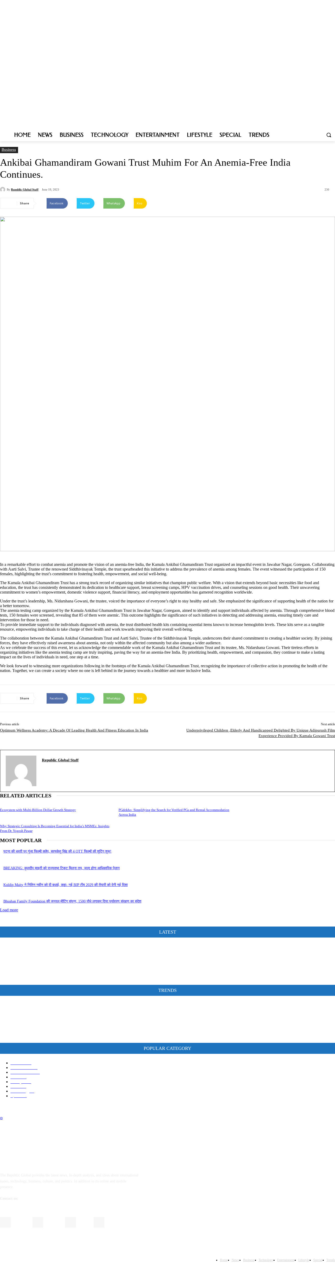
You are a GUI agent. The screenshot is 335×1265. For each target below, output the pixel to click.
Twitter (84, 1222)
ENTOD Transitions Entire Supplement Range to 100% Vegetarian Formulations (64, 1021)
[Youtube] (332, 55)
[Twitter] (318, 55)
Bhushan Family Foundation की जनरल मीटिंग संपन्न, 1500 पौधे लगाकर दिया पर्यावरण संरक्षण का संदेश (72, 901)
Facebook (21, 1222)
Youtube (114, 1222)
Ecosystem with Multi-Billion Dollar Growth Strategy (38, 810)
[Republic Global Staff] (3, 189)
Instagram (53, 1222)
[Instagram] (310, 55)
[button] (328, 135)
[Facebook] (303, 55)
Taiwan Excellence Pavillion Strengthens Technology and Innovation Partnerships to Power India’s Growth (83, 1037)
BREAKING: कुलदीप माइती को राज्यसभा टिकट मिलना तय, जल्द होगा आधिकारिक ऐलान (61, 868)
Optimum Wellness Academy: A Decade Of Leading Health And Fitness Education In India (74, 730)
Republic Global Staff (24, 189)
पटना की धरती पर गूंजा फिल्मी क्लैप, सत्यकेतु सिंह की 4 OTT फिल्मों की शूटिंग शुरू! (57, 851)
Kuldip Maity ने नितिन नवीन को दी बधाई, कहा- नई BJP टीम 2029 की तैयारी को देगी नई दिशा (65, 885)
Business (9, 149)
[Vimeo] (325, 55)
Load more (9, 910)
